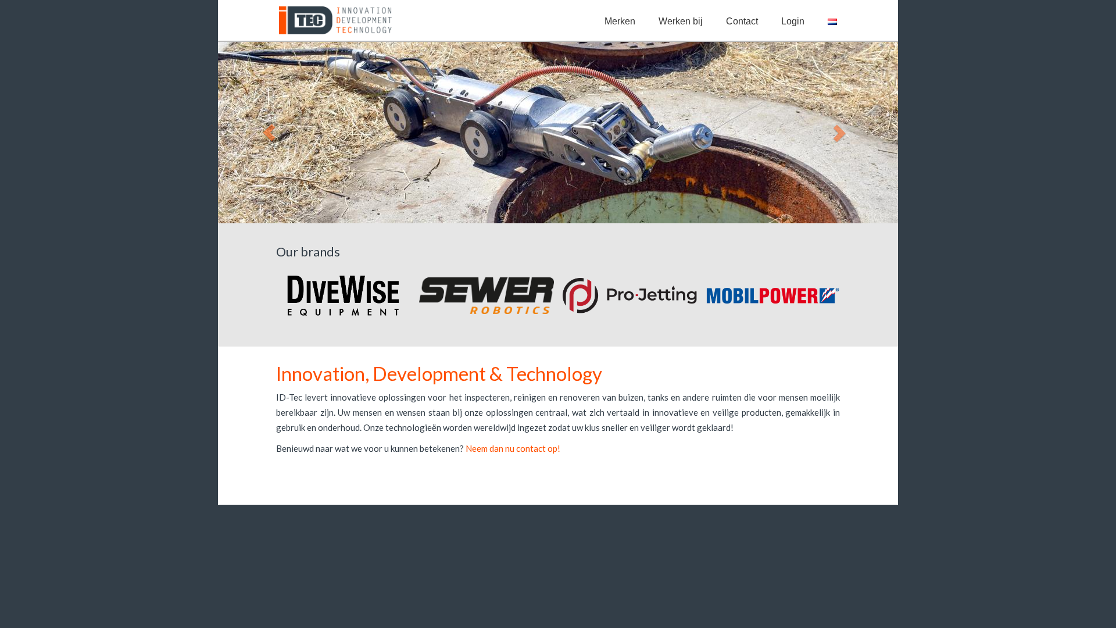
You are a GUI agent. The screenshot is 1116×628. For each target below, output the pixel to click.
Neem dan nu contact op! (513, 448)
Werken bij (681, 21)
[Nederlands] (832, 21)
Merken (619, 21)
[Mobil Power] (773, 295)
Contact (742, 21)
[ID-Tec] (332, 20)
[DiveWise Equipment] (343, 296)
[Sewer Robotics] (486, 295)
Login (792, 21)
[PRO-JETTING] (630, 296)
